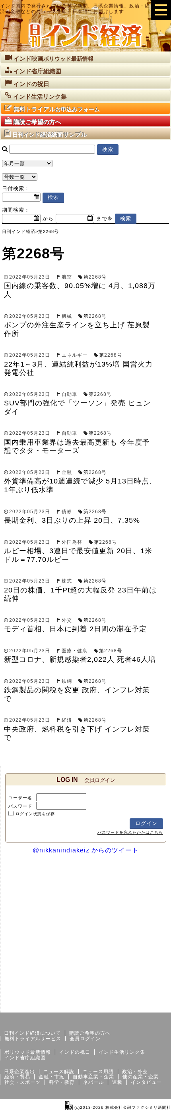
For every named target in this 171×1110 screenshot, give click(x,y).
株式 (67, 581)
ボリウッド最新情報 (27, 1052)
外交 (67, 620)
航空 (67, 277)
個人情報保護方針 (152, 1006)
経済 (67, 720)
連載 (117, 1082)
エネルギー (74, 355)
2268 (95, 277)
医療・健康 (74, 650)
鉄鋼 (67, 681)
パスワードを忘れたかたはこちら (130, 832)
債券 (67, 511)
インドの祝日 (74, 1052)
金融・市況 (51, 1076)
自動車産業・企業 (93, 1076)
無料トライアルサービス (32, 1038)
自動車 (69, 394)
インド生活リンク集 (122, 1052)
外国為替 (72, 542)
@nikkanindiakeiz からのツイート (86, 850)
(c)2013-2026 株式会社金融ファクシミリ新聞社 (122, 1107)
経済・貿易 (17, 1076)
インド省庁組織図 (25, 1057)
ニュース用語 (98, 1071)
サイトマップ (110, 1006)
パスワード (20, 806)
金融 (67, 472)
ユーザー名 (20, 797)
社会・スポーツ (22, 1082)
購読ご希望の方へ (90, 1033)
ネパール (93, 1082)
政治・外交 (135, 1071)
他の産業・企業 (140, 1076)
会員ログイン (85, 1038)
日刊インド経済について (32, 1033)
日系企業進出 (19, 1071)
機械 (67, 316)
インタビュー (146, 1082)
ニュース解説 (58, 1071)
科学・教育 (62, 1082)
